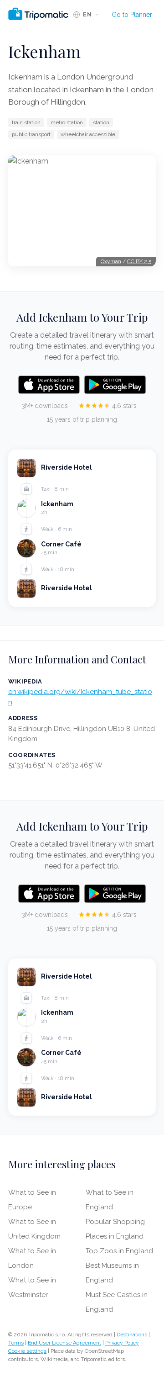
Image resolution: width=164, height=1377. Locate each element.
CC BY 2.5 (139, 261)
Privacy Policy (122, 1343)
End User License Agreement (64, 1343)
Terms (16, 1343)
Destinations (132, 1334)
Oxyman (111, 261)
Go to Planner (132, 14)
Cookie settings (27, 1351)
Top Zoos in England (119, 1251)
